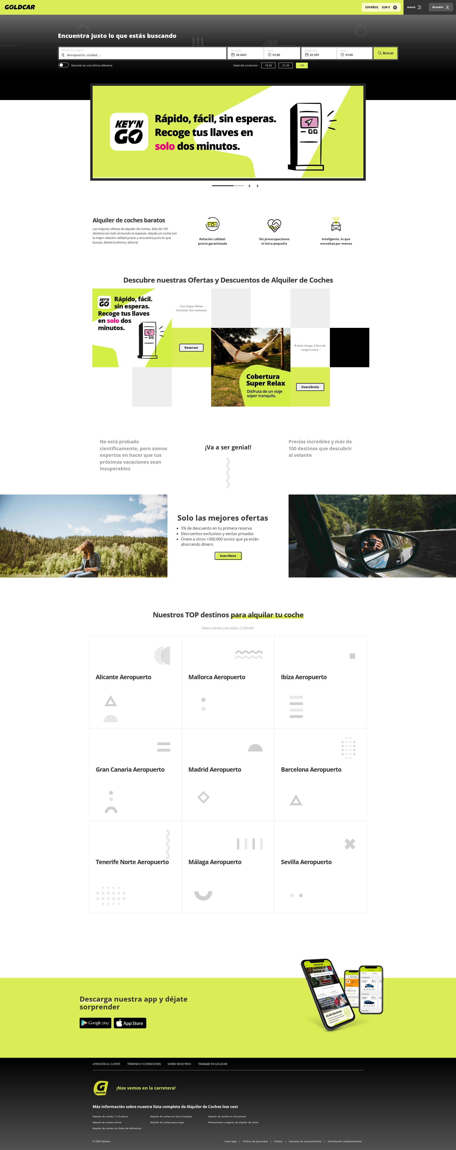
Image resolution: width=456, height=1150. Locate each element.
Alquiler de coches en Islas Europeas (171, 1116)
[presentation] (248, 185)
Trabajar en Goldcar (212, 1064)
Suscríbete (228, 556)
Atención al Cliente (106, 1064)
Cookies (278, 1141)
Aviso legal (231, 1141)
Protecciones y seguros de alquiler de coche (233, 1122)
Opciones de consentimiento (305, 1141)
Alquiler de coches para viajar (167, 1122)
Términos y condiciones (144, 1064)
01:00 (276, 55)
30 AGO (241, 55)
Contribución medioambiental (345, 1141)
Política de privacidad (255, 1141)
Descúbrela (310, 387)
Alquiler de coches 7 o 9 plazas (110, 1116)
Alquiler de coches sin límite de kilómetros (117, 1128)
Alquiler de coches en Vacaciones (227, 1116)
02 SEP (314, 55)
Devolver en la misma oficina (63, 65)
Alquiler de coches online (107, 1122)
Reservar (191, 347)
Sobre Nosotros (179, 1064)
